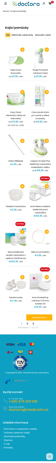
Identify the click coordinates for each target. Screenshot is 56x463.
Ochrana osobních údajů (17, 432)
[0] (50, 4)
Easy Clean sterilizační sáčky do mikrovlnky (16, 115)
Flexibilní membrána (16, 206)
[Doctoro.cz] (26, 3)
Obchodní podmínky (14, 436)
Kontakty (8, 447)
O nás (7, 443)
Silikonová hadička (40, 252)
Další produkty (39, 317)
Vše (8, 34)
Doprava (8, 440)
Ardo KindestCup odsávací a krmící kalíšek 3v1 (40, 300)
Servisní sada (15, 297)
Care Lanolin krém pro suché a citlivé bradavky (40, 115)
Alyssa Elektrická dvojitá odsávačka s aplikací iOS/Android (16, 255)
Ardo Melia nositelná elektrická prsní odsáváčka (40, 209)
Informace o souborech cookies (20, 428)
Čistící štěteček (15, 161)
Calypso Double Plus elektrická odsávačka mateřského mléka (40, 164)
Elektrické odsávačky (22, 34)
